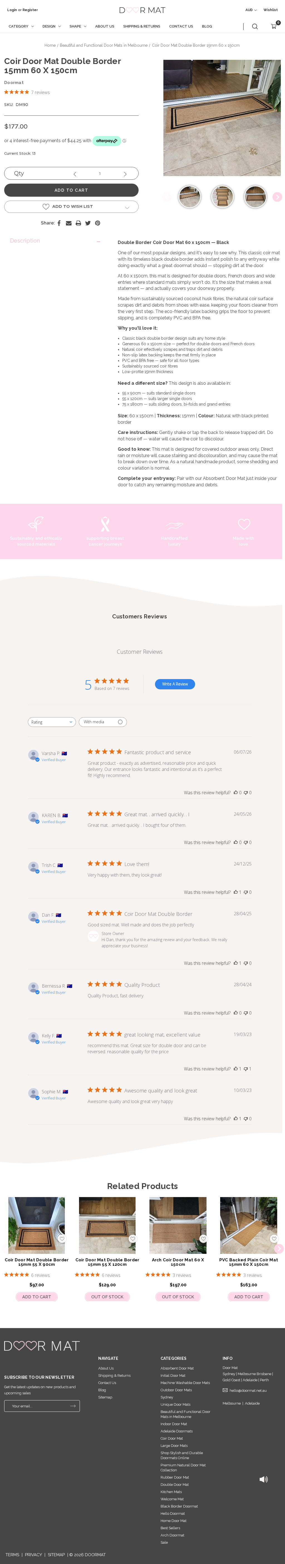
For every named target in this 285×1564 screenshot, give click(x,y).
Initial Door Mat (173, 1375)
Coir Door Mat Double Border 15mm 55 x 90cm (37, 1262)
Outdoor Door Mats (176, 1390)
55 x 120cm (132, 398)
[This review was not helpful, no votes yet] (246, 793)
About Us (104, 26)
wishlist (271, 10)
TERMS (12, 1554)
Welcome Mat (172, 1499)
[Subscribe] (73, 1406)
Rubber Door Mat (175, 1477)
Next (277, 197)
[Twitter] (88, 223)
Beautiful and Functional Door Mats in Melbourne (185, 1414)
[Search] (255, 26)
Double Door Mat (175, 1484)
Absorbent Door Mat (224, 478)
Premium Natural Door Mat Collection (183, 1467)
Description (25, 240)
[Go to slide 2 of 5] (279, 1249)
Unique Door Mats (175, 1404)
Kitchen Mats (171, 1492)
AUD (249, 10)
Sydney (167, 1397)
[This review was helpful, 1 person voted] (236, 892)
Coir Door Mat (172, 1438)
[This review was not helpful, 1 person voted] (246, 1069)
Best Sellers (170, 1528)
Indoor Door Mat (174, 1424)
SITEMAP (56, 1554)
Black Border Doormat (179, 1506)
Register (30, 10)
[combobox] (52, 722)
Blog (207, 26)
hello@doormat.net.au (248, 1390)
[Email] (69, 223)
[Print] (78, 223)
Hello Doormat (173, 1513)
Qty (19, 173)
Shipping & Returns (141, 26)
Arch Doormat (172, 1535)
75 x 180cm (132, 404)
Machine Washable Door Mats (185, 1383)
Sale (164, 1542)
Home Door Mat (173, 1521)
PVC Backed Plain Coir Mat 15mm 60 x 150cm (248, 1262)
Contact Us (181, 26)
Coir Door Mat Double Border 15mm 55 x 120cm (107, 1262)
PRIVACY (33, 1554)
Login (12, 10)
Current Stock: (20, 153)
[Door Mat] (42, 1346)
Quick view (37, 1225)
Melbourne (232, 1403)
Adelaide (252, 1403)
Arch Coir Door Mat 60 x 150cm (178, 1262)
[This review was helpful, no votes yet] (236, 793)
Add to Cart (36, 1296)
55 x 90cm (131, 393)
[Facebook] (59, 223)
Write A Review (175, 684)
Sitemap (105, 1397)
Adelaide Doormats (177, 1431)
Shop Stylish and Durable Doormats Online (182, 1455)
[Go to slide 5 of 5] (6, 1249)
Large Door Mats (174, 1446)
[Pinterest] (97, 223)
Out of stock (107, 1296)
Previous (167, 197)
